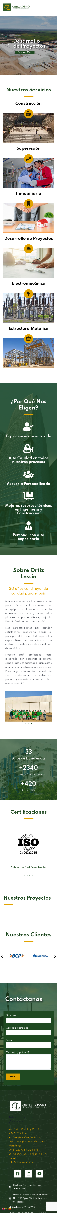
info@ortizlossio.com (21, 1162)
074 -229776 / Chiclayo (23, 1150)
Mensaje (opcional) (17, 1052)
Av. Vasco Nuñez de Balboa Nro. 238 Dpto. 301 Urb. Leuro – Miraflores (28, 1141)
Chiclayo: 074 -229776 (24, 1207)
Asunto (10, 1040)
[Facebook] (17, 1173)
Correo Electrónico (17, 1028)
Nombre (11, 1015)
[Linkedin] (28, 1173)
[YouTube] (39, 1173)
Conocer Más (24, 52)
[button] (9, 706)
